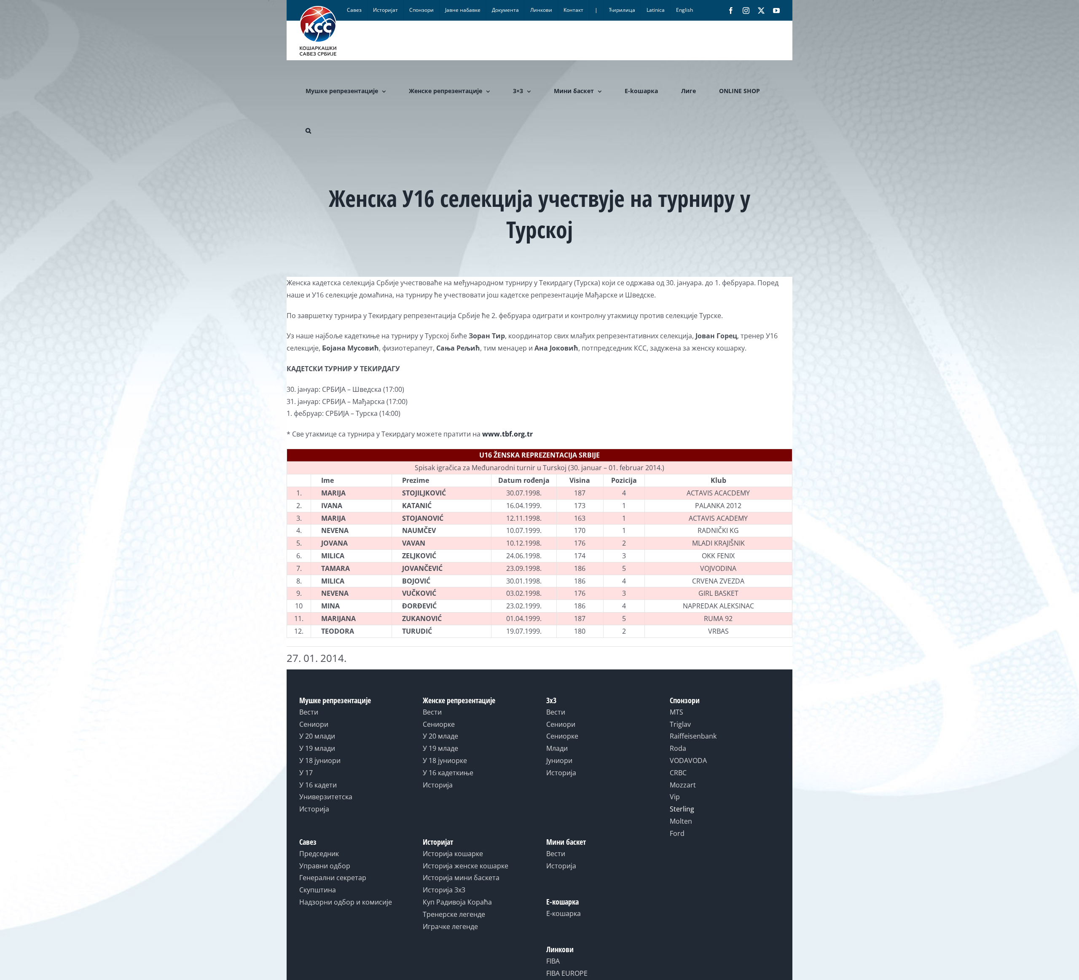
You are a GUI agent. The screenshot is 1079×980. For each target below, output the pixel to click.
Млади (557, 748)
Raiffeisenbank (693, 736)
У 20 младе (440, 736)
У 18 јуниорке (445, 760)
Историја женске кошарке (465, 865)
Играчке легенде (450, 926)
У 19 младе (440, 748)
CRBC (678, 772)
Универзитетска (325, 796)
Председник (319, 853)
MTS (676, 712)
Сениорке (439, 724)
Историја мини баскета (461, 877)
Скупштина (317, 889)
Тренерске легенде (454, 914)
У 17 (306, 772)
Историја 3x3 (444, 889)
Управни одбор (324, 865)
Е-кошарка (563, 913)
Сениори (313, 724)
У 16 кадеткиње (448, 772)
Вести (308, 712)
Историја (314, 809)
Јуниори (559, 760)
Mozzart (683, 785)
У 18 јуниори (320, 760)
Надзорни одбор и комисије (345, 902)
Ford (677, 833)
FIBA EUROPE (567, 973)
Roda (678, 748)
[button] (308, 130)
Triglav (680, 724)
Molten (681, 821)
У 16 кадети (318, 785)
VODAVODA (688, 760)
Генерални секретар (332, 877)
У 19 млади (317, 748)
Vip (675, 796)
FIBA (553, 961)
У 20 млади (317, 736)
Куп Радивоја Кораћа (457, 902)
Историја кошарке (453, 853)
